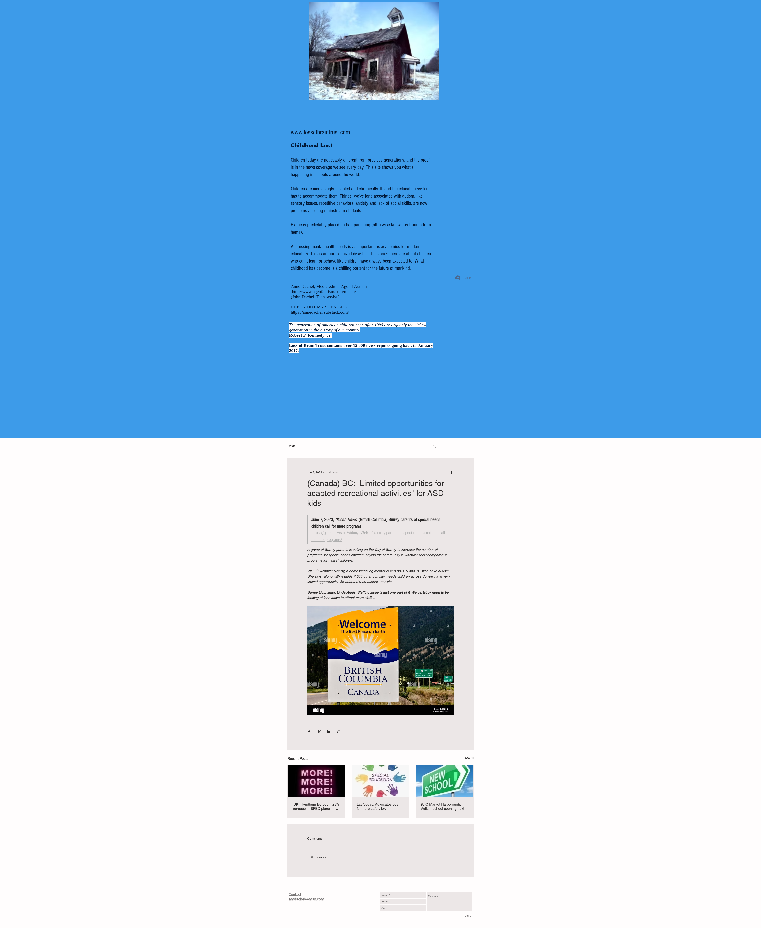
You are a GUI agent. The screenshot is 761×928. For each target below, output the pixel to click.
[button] (434, 446)
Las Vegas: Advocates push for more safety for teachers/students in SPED (378, 806)
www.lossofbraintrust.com (320, 132)
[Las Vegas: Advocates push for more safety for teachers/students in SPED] (380, 781)
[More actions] (451, 472)
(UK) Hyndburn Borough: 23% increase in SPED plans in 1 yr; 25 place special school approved (315, 806)
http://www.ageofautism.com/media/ (324, 291)
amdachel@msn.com (306, 899)
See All (469, 757)
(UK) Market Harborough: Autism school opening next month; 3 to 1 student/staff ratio (442, 806)
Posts (291, 446)
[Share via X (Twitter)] (319, 731)
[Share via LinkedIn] (328, 731)
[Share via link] (338, 731)
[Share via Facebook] (309, 731)
